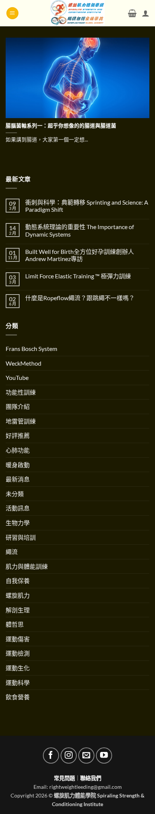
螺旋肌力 (18, 595)
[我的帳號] (145, 13)
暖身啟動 (18, 464)
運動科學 (18, 682)
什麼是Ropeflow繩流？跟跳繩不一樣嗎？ (80, 297)
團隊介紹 (18, 406)
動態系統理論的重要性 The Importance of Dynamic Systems (79, 230)
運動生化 (18, 667)
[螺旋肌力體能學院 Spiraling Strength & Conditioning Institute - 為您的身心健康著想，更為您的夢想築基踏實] (77, 13)
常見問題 (64, 778)
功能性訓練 (21, 392)
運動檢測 (18, 653)
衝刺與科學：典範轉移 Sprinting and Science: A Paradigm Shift (86, 206)
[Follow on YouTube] (104, 755)
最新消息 (18, 479)
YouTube (17, 377)
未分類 (15, 493)
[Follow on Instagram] (69, 755)
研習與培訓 (21, 537)
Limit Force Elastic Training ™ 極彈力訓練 (78, 275)
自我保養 (18, 580)
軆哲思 (15, 624)
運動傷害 (18, 638)
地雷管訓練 (21, 421)
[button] (12, 13)
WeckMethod (23, 363)
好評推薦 (18, 435)
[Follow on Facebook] (51, 755)
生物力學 (18, 522)
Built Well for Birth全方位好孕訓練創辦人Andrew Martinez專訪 (79, 255)
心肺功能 (18, 450)
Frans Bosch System (31, 348)
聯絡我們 (90, 778)
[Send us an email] (86, 755)
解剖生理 (18, 610)
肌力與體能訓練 (27, 566)
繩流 (12, 551)
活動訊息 (18, 508)
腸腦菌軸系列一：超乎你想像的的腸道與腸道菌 (61, 126)
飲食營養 (18, 696)
